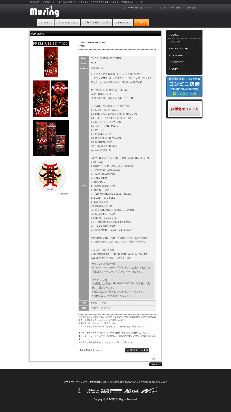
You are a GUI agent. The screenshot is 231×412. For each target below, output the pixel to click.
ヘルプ (162, 8)
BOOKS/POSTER (179, 48)
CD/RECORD (177, 62)
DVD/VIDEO (177, 55)
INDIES (174, 69)
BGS (141, 22)
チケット (123, 22)
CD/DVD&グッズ (96, 22)
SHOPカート (176, 8)
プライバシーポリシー (75, 381)
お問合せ (191, 8)
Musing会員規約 (98, 381)
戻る (153, 359)
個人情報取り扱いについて (124, 381)
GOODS (175, 35)
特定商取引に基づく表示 (154, 381)
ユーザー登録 (132, 8)
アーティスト (67, 22)
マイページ (148, 8)
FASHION (175, 42)
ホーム (45, 22)
